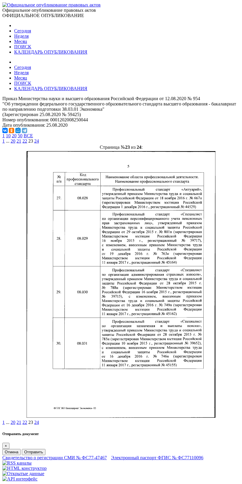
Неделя (21, 36)
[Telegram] (24, 130)
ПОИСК (22, 46)
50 (20, 135)
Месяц (20, 41)
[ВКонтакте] (5, 130)
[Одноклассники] (11, 130)
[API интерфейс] (19, 478)
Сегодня (22, 30)
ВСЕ (28, 135)
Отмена (11, 452)
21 (19, 140)
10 (8, 135)
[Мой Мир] (18, 130)
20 (14, 135)
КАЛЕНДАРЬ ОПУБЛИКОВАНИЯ (50, 51)
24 (36, 140)
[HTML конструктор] (24, 468)
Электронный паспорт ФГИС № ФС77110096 (157, 457)
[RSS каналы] (17, 462)
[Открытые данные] (23, 473)
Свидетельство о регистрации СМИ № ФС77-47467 (54, 457)
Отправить (33, 452)
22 (24, 140)
